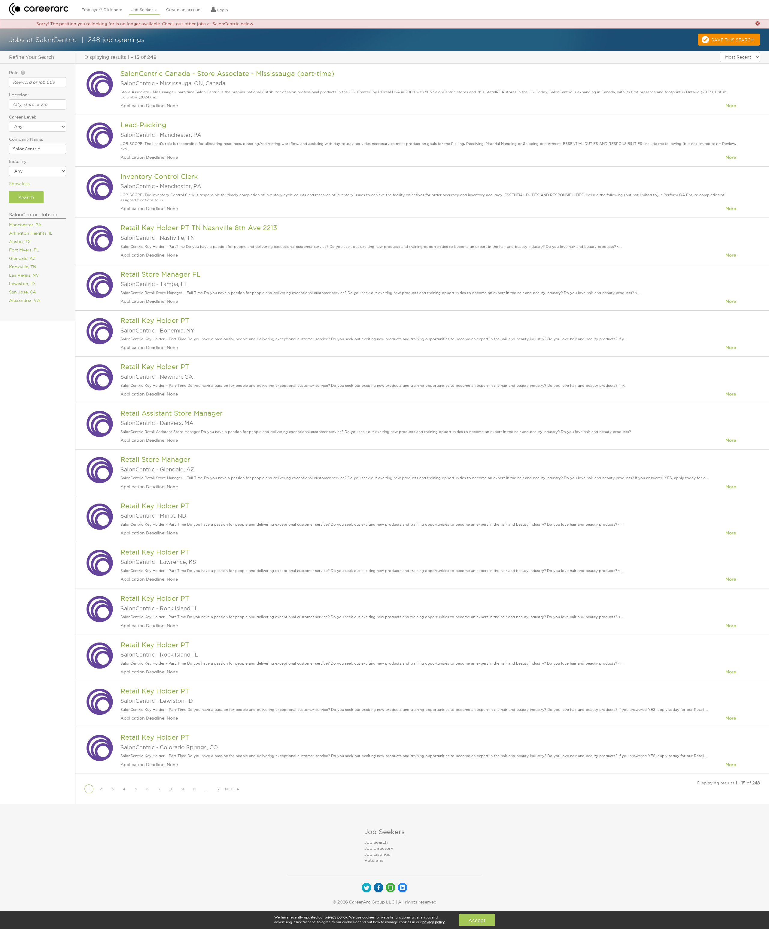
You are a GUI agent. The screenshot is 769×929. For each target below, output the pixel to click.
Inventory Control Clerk (159, 176)
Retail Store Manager (155, 459)
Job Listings (377, 854)
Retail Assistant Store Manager (171, 413)
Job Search (376, 842)
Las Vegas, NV (24, 275)
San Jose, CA (22, 292)
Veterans (373, 860)
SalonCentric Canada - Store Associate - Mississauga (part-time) (227, 73)
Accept (476, 920)
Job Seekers (384, 831)
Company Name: (26, 139)
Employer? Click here (101, 10)
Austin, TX (20, 241)
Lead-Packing (143, 124)
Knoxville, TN (22, 266)
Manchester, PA (25, 224)
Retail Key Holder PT (154, 320)
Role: (15, 72)
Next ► (232, 789)
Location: (19, 94)
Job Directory (378, 848)
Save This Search (732, 40)
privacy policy (336, 917)
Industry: (18, 161)
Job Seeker (142, 10)
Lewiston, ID (22, 283)
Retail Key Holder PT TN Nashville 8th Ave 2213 (198, 227)
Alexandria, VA (24, 300)
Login (222, 10)
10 (194, 789)
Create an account (184, 10)
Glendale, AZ (22, 258)
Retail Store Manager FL (160, 274)
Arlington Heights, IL (31, 233)
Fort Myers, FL (24, 250)
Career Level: (22, 117)
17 (218, 789)
